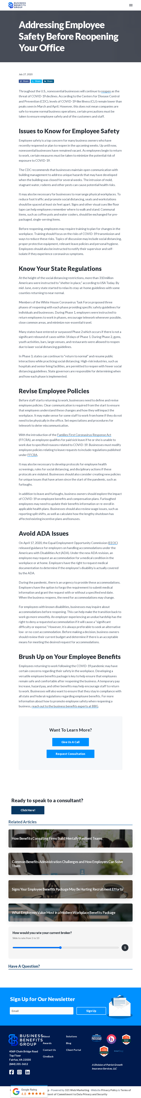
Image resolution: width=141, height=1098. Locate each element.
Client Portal (73, 1049)
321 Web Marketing (77, 1090)
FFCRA (32, 455)
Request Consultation (70, 753)
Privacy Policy (109, 1090)
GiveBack (48, 1056)
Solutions (71, 1036)
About (46, 1036)
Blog (68, 1043)
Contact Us (49, 1049)
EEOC (113, 543)
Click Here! (28, 810)
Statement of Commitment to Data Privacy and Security (73, 1094)
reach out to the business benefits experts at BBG (65, 706)
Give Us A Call (70, 742)
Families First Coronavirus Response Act (84, 435)
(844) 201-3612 (18, 1064)
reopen (106, 91)
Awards (47, 1043)
